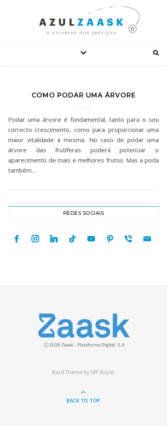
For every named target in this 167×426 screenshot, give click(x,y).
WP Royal (102, 372)
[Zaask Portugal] (83, 330)
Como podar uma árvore (84, 95)
